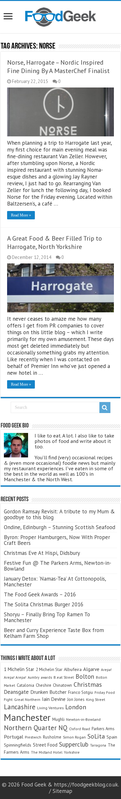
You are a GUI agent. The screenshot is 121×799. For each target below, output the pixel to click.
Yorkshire (72, 752)
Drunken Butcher (48, 692)
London (75, 707)
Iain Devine (54, 699)
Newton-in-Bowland (83, 719)
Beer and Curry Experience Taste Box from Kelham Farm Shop (54, 633)
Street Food (45, 745)
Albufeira (73, 669)
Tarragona (98, 745)
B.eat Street (64, 677)
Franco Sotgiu (80, 692)
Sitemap (62, 790)
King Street (95, 699)
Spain (111, 737)
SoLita (96, 736)
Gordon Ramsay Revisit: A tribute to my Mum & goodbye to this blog (59, 514)
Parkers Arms (103, 728)
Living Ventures (50, 707)
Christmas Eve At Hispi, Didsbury (42, 552)
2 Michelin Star (49, 669)
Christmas (88, 684)
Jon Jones (76, 699)
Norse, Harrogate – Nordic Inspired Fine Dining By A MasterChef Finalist (58, 66)
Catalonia (25, 685)
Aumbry (33, 677)
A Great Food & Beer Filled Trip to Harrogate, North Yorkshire (54, 242)
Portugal (13, 736)
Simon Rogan (74, 737)
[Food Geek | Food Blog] (61, 15)
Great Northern (27, 699)
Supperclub (73, 744)
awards (46, 677)
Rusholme (52, 737)
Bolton (85, 676)
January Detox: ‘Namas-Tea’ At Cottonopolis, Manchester (55, 581)
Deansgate (16, 691)
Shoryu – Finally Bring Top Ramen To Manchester (47, 617)
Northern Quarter (30, 727)
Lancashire (19, 707)
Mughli (58, 719)
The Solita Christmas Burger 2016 (43, 604)
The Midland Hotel (46, 752)
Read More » (21, 215)
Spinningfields (17, 745)
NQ (62, 727)
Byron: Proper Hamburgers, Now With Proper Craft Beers (57, 540)
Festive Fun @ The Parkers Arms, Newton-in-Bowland (57, 565)
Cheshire (43, 685)
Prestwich (33, 737)
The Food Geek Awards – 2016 (40, 594)
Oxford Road (79, 728)
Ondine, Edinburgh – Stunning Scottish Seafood (59, 527)
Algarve (91, 669)
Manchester (27, 717)
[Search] (104, 407)
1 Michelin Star (19, 669)
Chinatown (62, 685)
